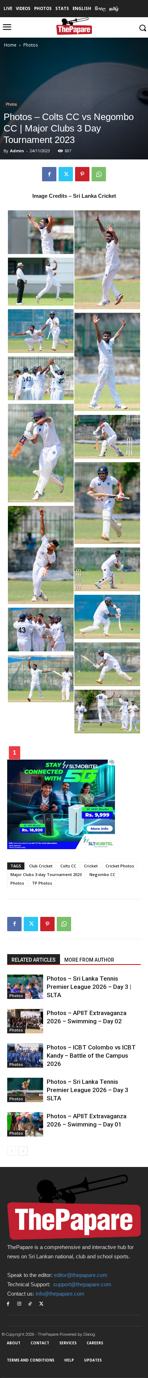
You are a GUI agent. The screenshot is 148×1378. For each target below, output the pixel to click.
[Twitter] (66, 174)
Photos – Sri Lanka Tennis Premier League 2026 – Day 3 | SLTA (89, 987)
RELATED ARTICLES (33, 960)
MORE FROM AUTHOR (89, 960)
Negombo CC (102, 874)
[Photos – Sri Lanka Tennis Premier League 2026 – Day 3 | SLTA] (25, 987)
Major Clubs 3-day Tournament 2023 (46, 874)
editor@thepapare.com (80, 1275)
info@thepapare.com (60, 1294)
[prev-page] (11, 1151)
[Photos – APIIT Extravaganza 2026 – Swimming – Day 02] (25, 1021)
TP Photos (42, 883)
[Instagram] (19, 1304)
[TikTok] (30, 1304)
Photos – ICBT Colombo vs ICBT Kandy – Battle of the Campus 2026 (91, 1055)
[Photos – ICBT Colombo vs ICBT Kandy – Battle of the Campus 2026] (25, 1055)
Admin (17, 150)
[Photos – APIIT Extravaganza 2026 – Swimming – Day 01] (25, 1124)
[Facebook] (49, 174)
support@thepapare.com (82, 1284)
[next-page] (23, 1151)
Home (10, 45)
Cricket (91, 866)
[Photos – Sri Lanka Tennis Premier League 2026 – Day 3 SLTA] (25, 1090)
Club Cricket (40, 866)
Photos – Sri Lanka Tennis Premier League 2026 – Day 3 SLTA (87, 1090)
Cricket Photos (120, 866)
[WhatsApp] (99, 174)
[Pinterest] (82, 174)
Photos (30, 45)
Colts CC (68, 866)
